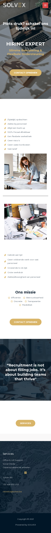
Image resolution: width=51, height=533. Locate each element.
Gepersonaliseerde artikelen (16, 467)
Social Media (9, 464)
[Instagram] (25, 472)
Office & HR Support (13, 460)
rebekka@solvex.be (12, 491)
